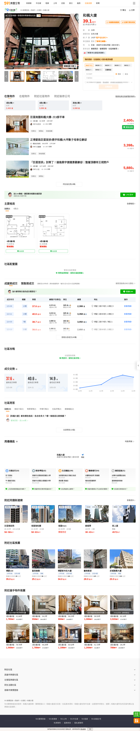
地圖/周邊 (129, 441)
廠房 (78, 3)
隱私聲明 (83, 729)
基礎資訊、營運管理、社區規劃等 (104, 49)
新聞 (98, 3)
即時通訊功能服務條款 (116, 82)
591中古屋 (74, 719)
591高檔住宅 (96, 719)
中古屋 (38, 3)
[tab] (11, 283)
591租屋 (84, 719)
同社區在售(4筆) (69, 184)
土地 (55, 3)
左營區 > (40, 10)
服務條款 (98, 82)
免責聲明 (57, 723)
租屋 (47, 3)
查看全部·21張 (69, 66)
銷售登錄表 (124, 283)
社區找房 (88, 3)
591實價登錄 (41, 719)
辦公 (71, 3)
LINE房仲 (129, 195)
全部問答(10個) (69, 430)
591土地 (63, 719)
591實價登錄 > (25, 10)
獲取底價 (129, 127)
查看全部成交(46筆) (69, 337)
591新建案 (53, 719)
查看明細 (127, 306)
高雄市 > (34, 10)
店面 (63, 3)
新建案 (29, 3)
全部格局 (130, 204)
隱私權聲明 (106, 82)
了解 (38, 15)
